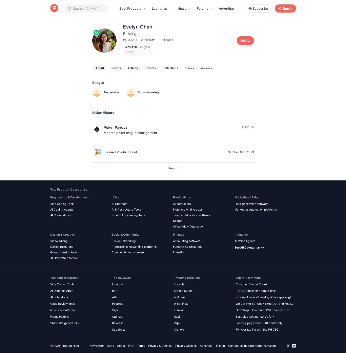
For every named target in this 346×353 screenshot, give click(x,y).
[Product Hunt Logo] (54, 8)
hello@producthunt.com (260, 345)
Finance (178, 234)
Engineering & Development (69, 197)
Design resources (61, 246)
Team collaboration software (191, 215)
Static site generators (64, 323)
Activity (132, 68)
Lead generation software (251, 203)
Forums (202, 8)
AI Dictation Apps (61, 290)
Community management (128, 252)
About (100, 68)
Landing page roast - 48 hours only (259, 323)
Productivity (181, 197)
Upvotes (150, 68)
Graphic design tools (63, 252)
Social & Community (125, 234)
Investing (179, 252)
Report (173, 168)
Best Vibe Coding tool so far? (255, 316)
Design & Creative (62, 234)
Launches (159, 8)
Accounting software (186, 241)
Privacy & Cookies (160, 345)
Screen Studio (183, 290)
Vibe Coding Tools (62, 203)
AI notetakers (182, 203)
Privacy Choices (186, 345)
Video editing (59, 241)
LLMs (115, 197)
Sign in (287, 8)
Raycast (117, 323)
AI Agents (241, 234)
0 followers (148, 39)
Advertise (226, 8)
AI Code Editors (60, 215)
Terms (141, 345)
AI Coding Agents (61, 209)
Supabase (118, 329)
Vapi (115, 310)
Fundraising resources (187, 246)
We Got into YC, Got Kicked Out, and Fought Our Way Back (265, 304)
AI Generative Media (63, 258)
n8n (114, 290)
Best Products (130, 8)
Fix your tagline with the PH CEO (257, 329)
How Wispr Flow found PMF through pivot (263, 310)
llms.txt (220, 345)
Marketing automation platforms (256, 209)
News (182, 8)
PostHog (117, 303)
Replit (177, 316)
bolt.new (179, 297)
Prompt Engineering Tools (128, 215)
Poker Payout (115, 127)
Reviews (206, 68)
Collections (170, 68)
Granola (117, 316)
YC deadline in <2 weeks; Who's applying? (263, 297)
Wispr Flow (181, 303)
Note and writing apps (188, 209)
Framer (178, 310)
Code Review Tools (62, 303)
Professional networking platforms (134, 246)
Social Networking (124, 241)
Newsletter (96, 345)
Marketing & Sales (247, 197)
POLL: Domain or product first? (256, 290)
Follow (245, 41)
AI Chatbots (119, 203)
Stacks (189, 68)
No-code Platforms (62, 310)
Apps (110, 345)
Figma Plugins (59, 316)
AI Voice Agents (245, 241)
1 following (166, 39)
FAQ (131, 345)
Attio (115, 297)
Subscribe (260, 8)
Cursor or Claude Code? (251, 284)
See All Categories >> (249, 247)
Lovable (117, 284)
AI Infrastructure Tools (126, 209)
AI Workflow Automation (188, 226)
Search (177, 220)
